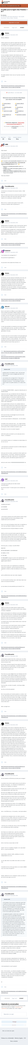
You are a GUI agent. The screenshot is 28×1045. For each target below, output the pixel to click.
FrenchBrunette (9, 186)
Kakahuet (7, 250)
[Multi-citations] (2, 81)
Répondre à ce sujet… (9, 1014)
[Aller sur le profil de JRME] (2, 145)
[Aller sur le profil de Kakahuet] (2, 251)
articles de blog (15, 126)
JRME (6, 144)
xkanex (4, 15)
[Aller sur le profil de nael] (2, 479)
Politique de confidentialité (7, 1038)
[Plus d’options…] (25, 34)
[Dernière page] (26, 28)
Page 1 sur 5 (14, 27)
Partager (14, 1021)
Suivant (22, 27)
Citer (5, 81)
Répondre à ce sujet (14, 22)
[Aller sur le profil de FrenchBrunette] (2, 187)
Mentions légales (19, 1038)
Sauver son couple (8, 110)
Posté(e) (11, 34)
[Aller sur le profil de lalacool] (2, 307)
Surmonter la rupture (21, 114)
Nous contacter (14, 1041)
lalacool (7, 306)
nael (6, 479)
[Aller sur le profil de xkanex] (2, 34)
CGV (25, 1038)
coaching (15, 127)
